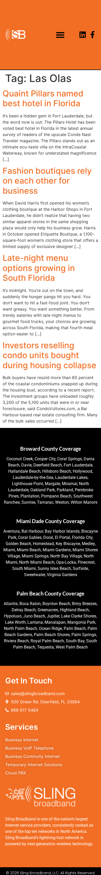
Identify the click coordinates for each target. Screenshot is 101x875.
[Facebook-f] (92, 34)
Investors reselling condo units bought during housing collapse (49, 355)
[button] (60, 35)
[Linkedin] (82, 34)
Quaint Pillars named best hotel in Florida (43, 98)
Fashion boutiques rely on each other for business (47, 181)
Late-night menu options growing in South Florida (39, 268)
